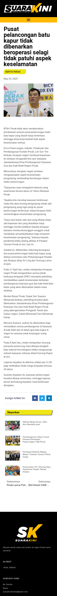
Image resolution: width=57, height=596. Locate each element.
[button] (28, 19)
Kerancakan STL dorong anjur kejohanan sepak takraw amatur (37, 469)
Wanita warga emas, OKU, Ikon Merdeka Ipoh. (35, 423)
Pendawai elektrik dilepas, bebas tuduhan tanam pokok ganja (36, 454)
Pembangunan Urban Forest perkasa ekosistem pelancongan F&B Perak (36, 439)
